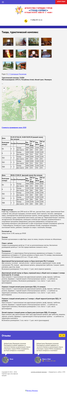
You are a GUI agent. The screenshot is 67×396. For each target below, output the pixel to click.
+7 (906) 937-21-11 (36, 20)
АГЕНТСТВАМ (61, 1)
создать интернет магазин (39, 372)
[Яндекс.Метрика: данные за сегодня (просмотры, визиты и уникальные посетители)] (31, 391)
